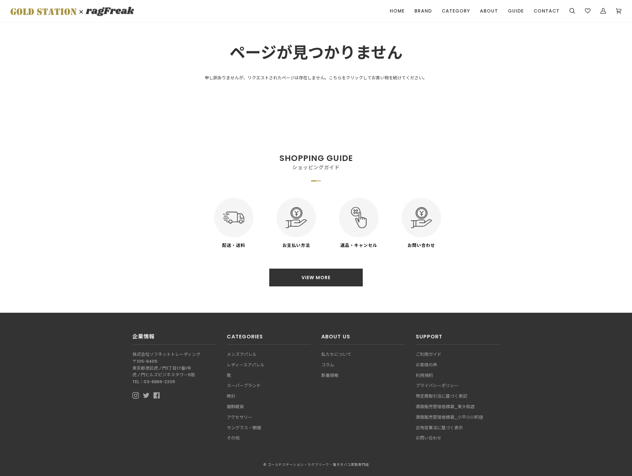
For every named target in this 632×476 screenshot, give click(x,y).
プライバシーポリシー (437, 386)
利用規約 (424, 375)
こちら (335, 78)
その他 (233, 438)
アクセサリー (239, 417)
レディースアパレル (246, 365)
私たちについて (336, 354)
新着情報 (329, 375)
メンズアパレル (242, 354)
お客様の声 (426, 365)
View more (316, 277)
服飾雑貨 (235, 407)
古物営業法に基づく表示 (439, 428)
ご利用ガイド (428, 354)
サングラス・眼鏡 (244, 428)
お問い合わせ (428, 438)
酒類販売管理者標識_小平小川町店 (449, 417)
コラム (327, 365)
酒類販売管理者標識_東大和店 (445, 407)
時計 (231, 396)
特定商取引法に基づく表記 (441, 396)
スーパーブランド (244, 386)
